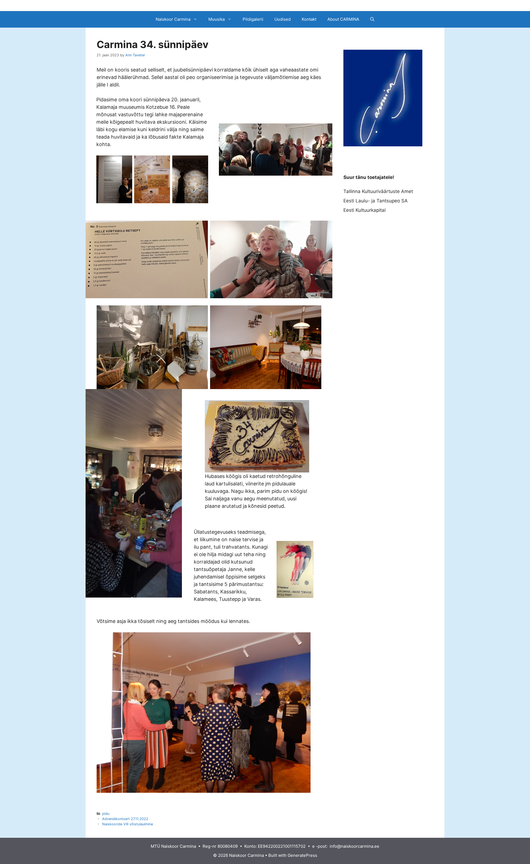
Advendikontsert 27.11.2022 (125, 819)
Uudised (282, 19)
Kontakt (309, 19)
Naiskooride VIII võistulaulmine (127, 824)
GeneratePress (302, 855)
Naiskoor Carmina (173, 19)
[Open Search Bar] (372, 19)
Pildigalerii (253, 19)
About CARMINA (343, 19)
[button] (196, 19)
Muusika (216, 19)
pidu (105, 814)
